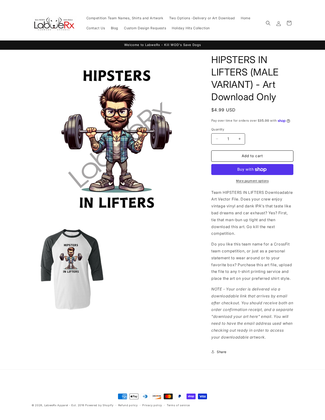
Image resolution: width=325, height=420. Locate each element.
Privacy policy (152, 405)
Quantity (217, 129)
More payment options (252, 181)
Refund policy (128, 405)
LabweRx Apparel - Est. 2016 (64, 405)
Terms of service (178, 405)
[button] (268, 23)
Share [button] (222, 352)
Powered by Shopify (99, 405)
